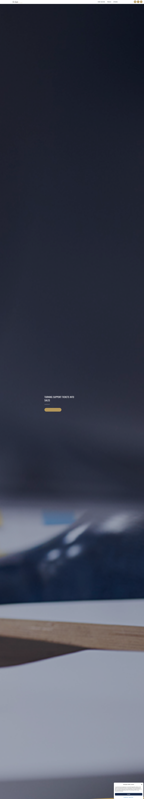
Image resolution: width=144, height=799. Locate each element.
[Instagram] (138, 2)
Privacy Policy (131, 797)
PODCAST (109, 2)
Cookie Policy (126, 797)
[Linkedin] (141, 2)
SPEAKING (115, 2)
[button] (141, 784)
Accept (128, 794)
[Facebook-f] (135, 2)
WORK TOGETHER (101, 2)
